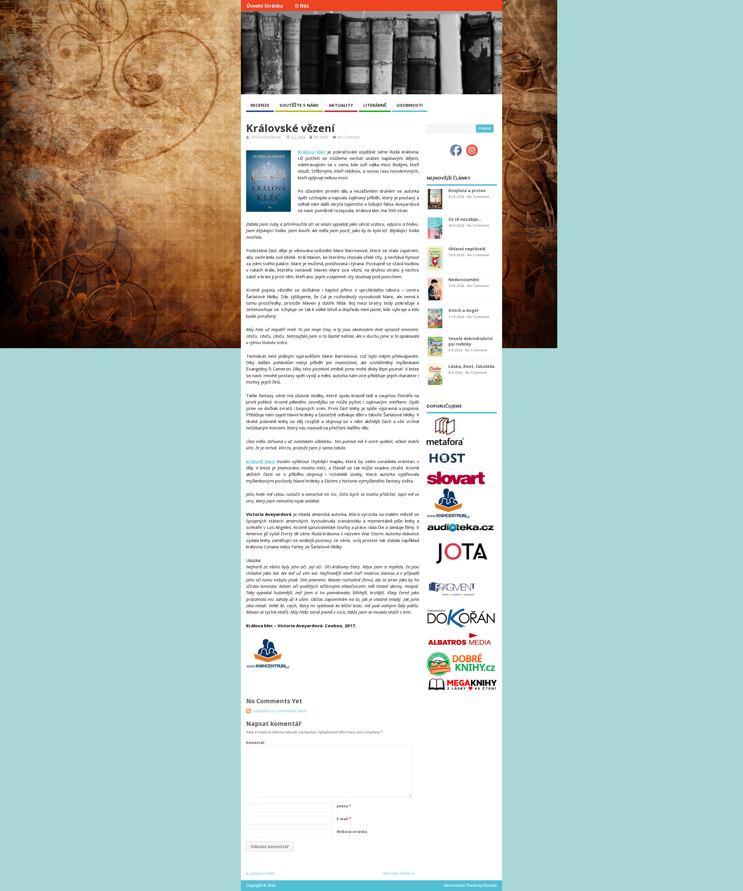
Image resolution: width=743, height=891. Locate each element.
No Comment (349, 137)
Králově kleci (260, 461)
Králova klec (311, 152)
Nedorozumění (463, 279)
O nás (302, 6)
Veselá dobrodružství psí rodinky (470, 341)
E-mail (344, 818)
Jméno (344, 806)
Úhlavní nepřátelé (467, 249)
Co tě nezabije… (464, 219)
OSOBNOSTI (409, 105)
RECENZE (259, 105)
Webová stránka (352, 831)
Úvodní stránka (265, 6)
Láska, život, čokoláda (471, 366)
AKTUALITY (341, 105)
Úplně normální (262, 873)
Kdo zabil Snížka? (397, 873)
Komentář (255, 742)
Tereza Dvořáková (265, 137)
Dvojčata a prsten (467, 190)
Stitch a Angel (463, 310)
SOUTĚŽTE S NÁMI (299, 105)
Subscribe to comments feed (279, 710)
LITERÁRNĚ (374, 105)
